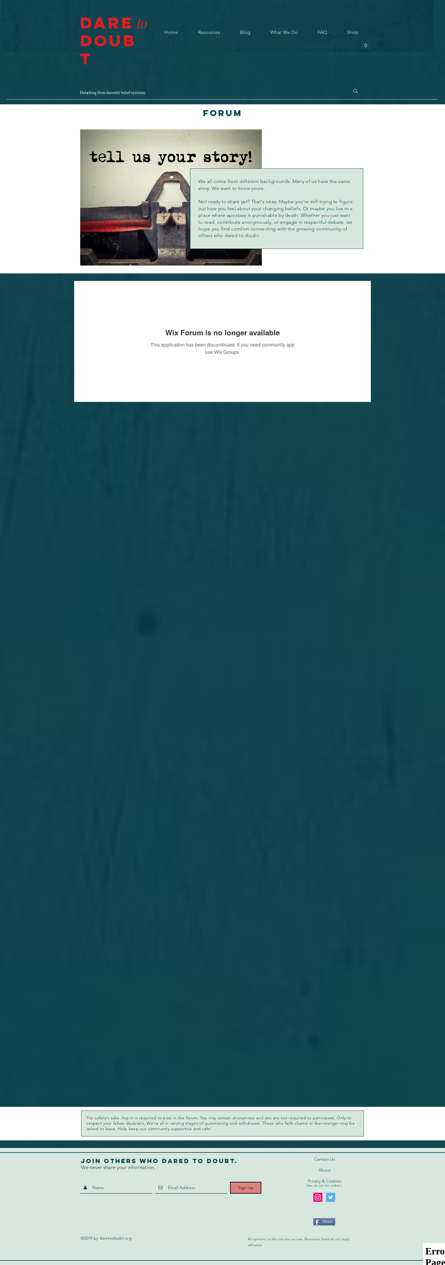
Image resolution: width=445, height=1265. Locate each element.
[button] (366, 43)
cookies (335, 1186)
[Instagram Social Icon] (317, 1197)
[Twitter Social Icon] (330, 1197)
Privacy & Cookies (324, 1181)
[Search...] (355, 91)
